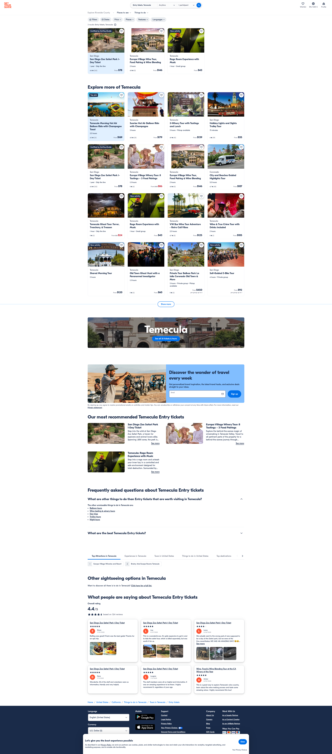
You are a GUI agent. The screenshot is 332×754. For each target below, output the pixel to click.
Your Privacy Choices (169, 728)
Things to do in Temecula (135, 702)
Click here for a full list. (141, 586)
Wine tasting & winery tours (102, 511)
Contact (164, 715)
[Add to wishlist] (121, 31)
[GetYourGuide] (7, 5)
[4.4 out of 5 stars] (95, 614)
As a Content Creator (231, 719)
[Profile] (324, 4)
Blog (208, 724)
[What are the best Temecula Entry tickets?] (241, 533)
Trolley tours (95, 517)
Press (208, 728)
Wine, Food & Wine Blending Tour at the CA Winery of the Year (216, 670)
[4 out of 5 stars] (219, 626)
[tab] (104, 556)
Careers (209, 719)
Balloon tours (96, 508)
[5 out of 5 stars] (113, 626)
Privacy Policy (166, 724)
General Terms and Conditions (173, 732)
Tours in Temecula (157, 702)
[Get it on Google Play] (145, 717)
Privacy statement (95, 408)
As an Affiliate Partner (231, 724)
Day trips (94, 514)
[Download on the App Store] (145, 727)
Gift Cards (210, 732)
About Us (210, 715)
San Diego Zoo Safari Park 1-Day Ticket (107, 623)
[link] (106, 51)
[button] (106, 51)
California (116, 702)
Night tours (95, 519)
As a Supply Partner (230, 715)
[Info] (115, 24)
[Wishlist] (303, 4)
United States (102, 702)
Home (90, 702)
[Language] (313, 4)
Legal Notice (166, 719)
